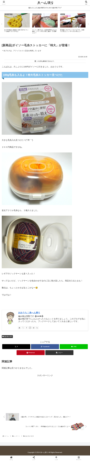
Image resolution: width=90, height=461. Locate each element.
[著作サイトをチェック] (19, 327)
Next (88, 24)
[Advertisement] (45, 392)
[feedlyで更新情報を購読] (33, 327)
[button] (59, 352)
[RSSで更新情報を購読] (37, 327)
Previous (2, 24)
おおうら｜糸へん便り (29, 312)
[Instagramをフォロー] (30, 327)
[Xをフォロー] (23, 327)
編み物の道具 (8, 336)
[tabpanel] (17, 23)
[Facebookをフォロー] (26, 327)
